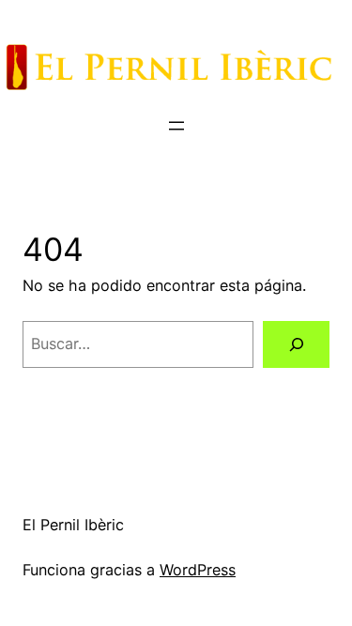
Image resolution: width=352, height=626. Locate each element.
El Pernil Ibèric (73, 524)
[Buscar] (296, 344)
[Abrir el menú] (176, 126)
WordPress (198, 569)
